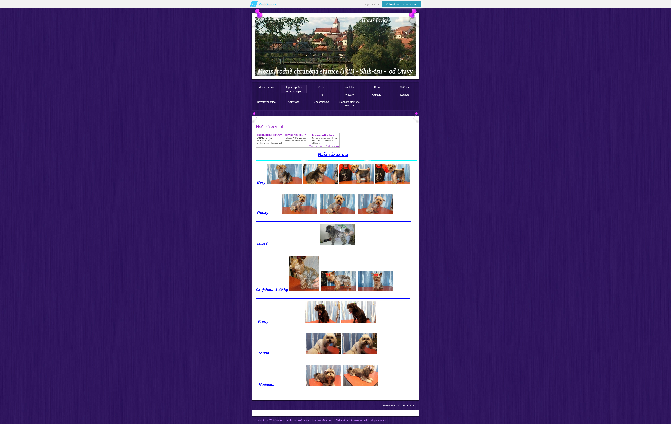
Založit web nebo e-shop (401, 4)
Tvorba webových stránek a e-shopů (324, 146)
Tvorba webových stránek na (308, 420)
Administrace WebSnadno (268, 420)
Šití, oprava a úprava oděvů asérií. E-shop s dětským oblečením (324, 140)
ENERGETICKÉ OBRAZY (269, 135)
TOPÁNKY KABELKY (295, 135)
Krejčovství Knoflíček (323, 135)
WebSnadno (268, 4)
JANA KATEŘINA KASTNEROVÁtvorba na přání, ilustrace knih (269, 140)
